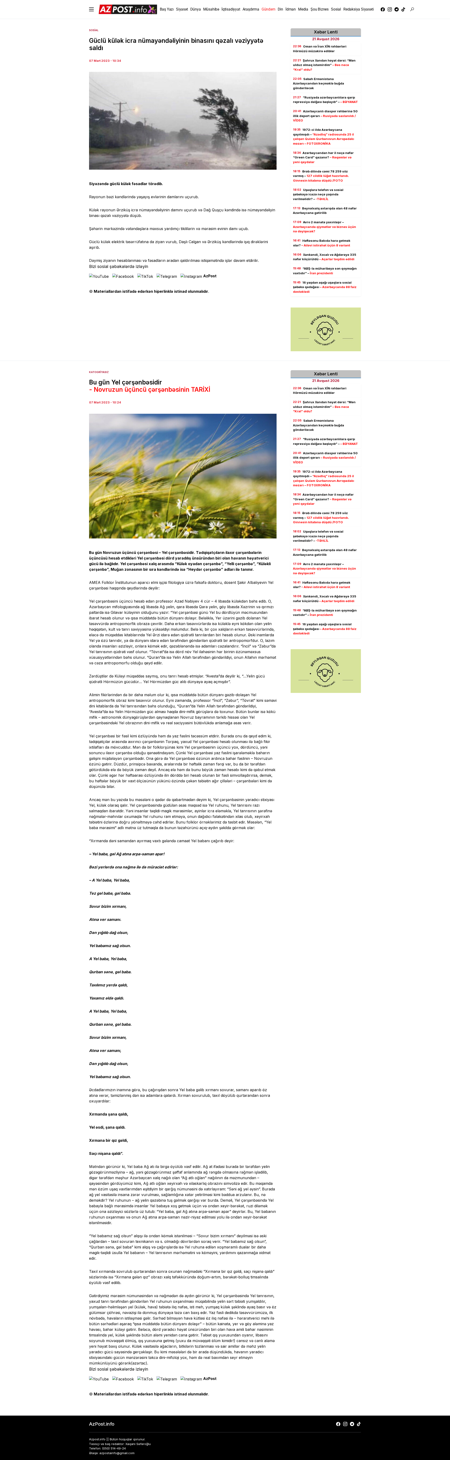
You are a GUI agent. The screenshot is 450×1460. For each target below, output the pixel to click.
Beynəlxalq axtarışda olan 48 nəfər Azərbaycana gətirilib (325, 210)
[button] (91, 9)
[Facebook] (383, 9)
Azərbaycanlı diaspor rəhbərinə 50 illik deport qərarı (325, 115)
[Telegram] (396, 9)
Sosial (93, 30)
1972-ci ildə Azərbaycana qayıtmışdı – (323, 136)
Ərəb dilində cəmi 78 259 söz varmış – (321, 175)
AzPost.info (101, 1424)
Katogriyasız (99, 372)
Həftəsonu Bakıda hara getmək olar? (321, 243)
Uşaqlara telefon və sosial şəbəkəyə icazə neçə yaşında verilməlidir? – (318, 194)
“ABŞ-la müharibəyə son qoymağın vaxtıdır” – (325, 271)
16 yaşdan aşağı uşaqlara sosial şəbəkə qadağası (324, 287)
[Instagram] (390, 9)
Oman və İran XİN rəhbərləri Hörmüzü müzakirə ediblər (319, 48)
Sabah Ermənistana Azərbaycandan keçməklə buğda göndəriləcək (318, 83)
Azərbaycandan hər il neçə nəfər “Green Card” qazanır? (323, 157)
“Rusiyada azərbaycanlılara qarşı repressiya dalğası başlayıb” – (325, 99)
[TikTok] (403, 9)
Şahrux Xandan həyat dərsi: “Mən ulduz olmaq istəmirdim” (324, 65)
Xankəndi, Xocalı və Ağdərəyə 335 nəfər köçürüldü (324, 257)
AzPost (210, 276)
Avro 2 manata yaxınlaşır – (324, 226)
